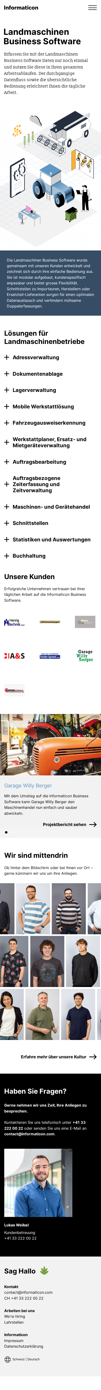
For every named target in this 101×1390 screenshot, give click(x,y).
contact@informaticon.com (28, 1292)
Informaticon (16, 1334)
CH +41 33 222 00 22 (23, 1298)
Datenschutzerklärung (23, 1346)
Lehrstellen (13, 1322)
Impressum (13, 1340)
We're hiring (14, 1316)
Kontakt (11, 1286)
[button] (92, 7)
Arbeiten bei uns (19, 1310)
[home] (21, 7)
